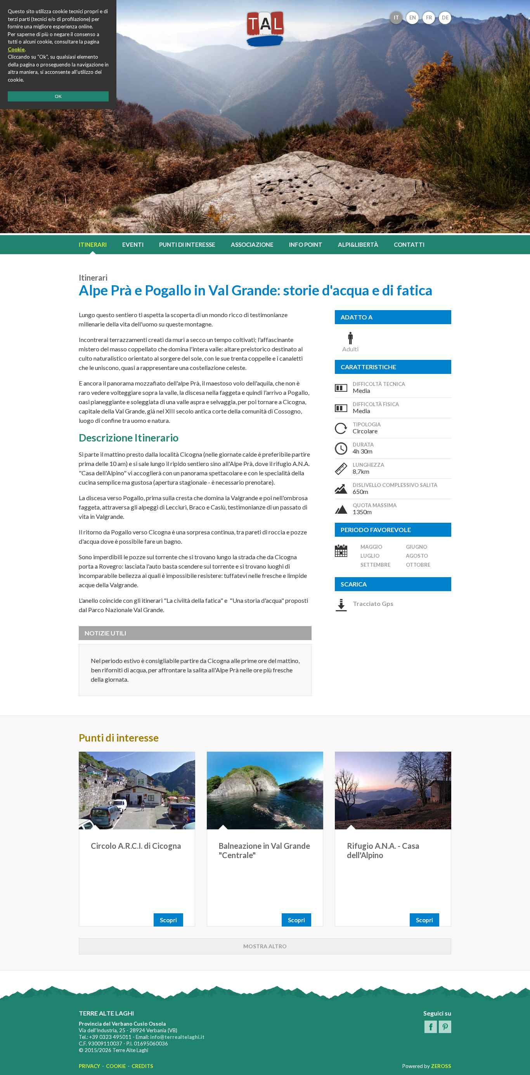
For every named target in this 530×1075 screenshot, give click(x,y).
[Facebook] (430, 1027)
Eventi (133, 244)
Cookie (116, 1066)
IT (396, 17)
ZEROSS (441, 1066)
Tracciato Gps (373, 603)
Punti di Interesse (187, 244)
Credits (142, 1066)
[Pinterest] (445, 1027)
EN (412, 17)
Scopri (168, 919)
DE (445, 17)
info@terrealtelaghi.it (177, 1037)
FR (429, 17)
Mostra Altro (265, 946)
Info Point (305, 244)
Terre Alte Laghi (265, 29)
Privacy (89, 1066)
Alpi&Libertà (358, 244)
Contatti (409, 244)
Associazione (252, 244)
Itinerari (93, 244)
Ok (58, 96)
